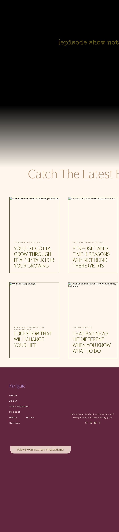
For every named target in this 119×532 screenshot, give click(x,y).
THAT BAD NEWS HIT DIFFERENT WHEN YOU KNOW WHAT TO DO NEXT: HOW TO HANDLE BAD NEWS (92, 351)
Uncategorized (82, 327)
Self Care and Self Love (29, 242)
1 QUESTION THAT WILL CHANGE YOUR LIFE (33, 340)
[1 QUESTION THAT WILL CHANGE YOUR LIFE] (34, 302)
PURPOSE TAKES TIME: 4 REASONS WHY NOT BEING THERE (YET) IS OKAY (91, 260)
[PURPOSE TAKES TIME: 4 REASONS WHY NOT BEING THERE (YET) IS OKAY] (93, 217)
